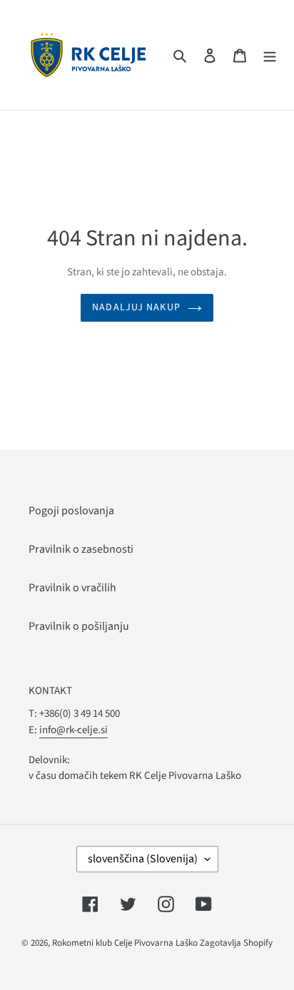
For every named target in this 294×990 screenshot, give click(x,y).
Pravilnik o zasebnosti (81, 549)
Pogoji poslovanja (71, 511)
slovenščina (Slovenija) (143, 859)
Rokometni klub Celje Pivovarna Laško (125, 943)
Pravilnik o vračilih (72, 588)
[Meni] (270, 55)
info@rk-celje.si (73, 730)
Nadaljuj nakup (136, 307)
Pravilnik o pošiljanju (79, 626)
